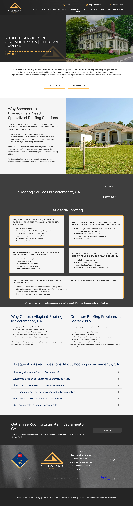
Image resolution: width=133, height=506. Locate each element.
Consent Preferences (105, 478)
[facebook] (106, 460)
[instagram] (110, 460)
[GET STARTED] (54, 89)
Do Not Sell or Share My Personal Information (59, 498)
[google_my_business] (114, 460)
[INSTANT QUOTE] (78, 89)
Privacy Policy (93, 478)
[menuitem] (36, 9)
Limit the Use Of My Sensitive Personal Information (98, 498)
